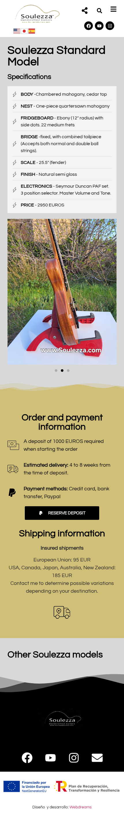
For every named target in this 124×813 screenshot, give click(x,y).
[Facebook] (88, 25)
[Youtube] (99, 25)
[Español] (32, 31)
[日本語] (24, 31)
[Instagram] (110, 25)
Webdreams (80, 807)
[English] (17, 31)
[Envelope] (97, 758)
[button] (99, 10)
